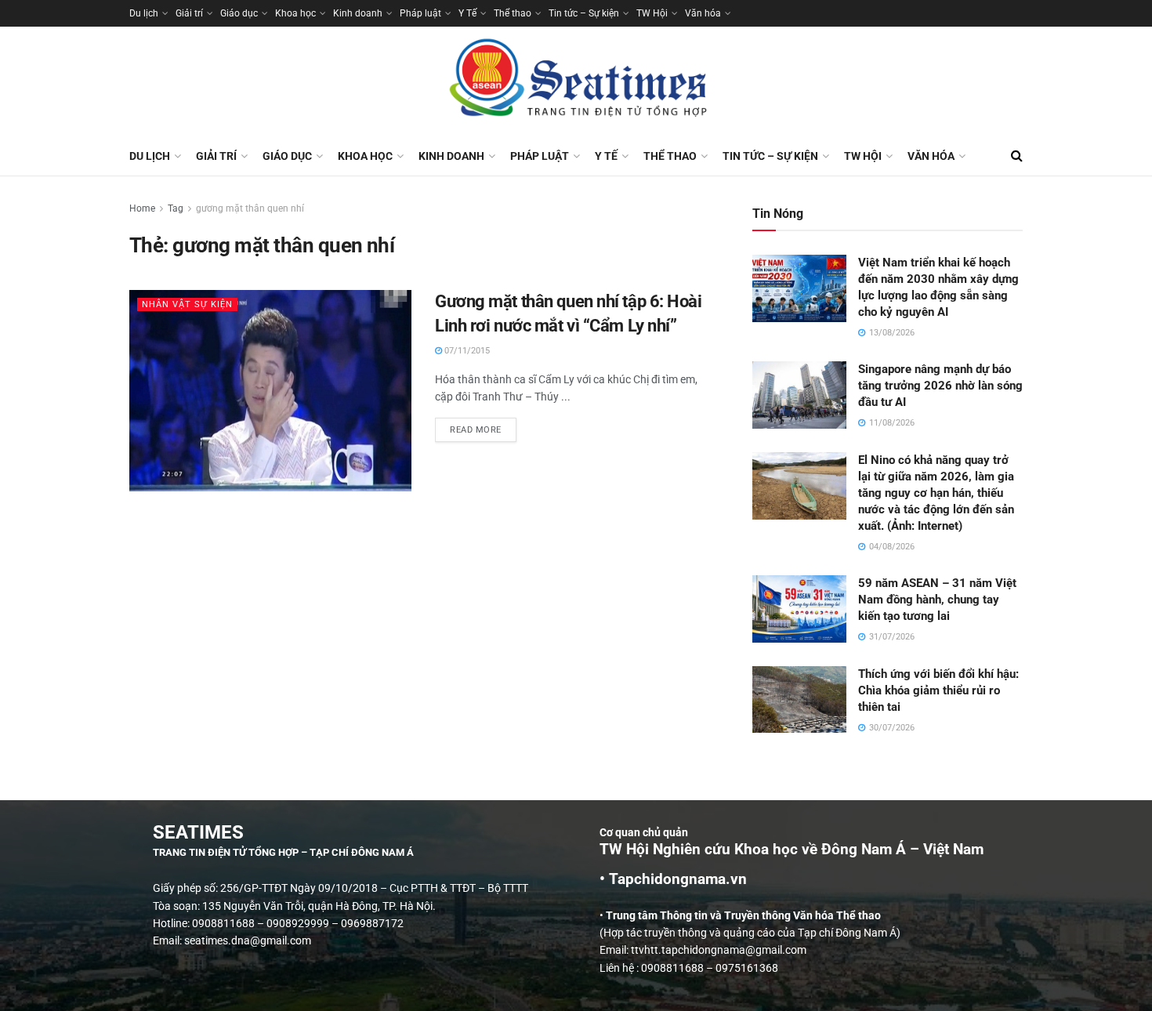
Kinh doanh (357, 13)
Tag (175, 208)
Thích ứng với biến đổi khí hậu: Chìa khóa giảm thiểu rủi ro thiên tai (938, 690)
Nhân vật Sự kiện (187, 304)
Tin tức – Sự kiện (584, 13)
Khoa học (295, 13)
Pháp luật (420, 13)
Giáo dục (239, 13)
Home (142, 208)
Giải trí (189, 13)
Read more (483, 426)
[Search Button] (1017, 156)
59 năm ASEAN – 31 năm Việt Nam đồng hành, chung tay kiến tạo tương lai (937, 599)
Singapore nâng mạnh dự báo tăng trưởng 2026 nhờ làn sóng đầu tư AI (940, 385)
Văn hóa (703, 13)
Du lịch (143, 13)
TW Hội (652, 13)
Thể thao (512, 13)
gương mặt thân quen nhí (250, 208)
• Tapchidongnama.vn (673, 879)
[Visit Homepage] (576, 81)
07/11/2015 (466, 351)
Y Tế (467, 13)
